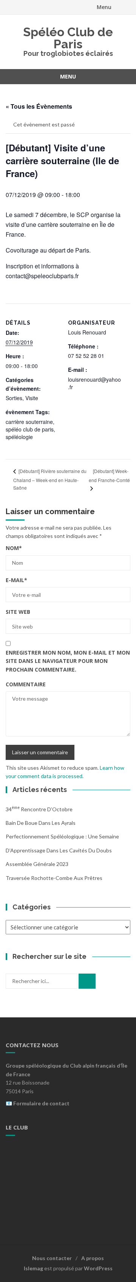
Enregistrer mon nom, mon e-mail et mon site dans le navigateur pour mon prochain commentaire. (68, 661)
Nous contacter (52, 1258)
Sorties (14, 398)
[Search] (87, 981)
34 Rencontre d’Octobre (39, 809)
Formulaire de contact (41, 1103)
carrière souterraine (29, 421)
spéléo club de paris (30, 429)
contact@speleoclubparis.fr (42, 275)
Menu (104, 7)
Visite (31, 398)
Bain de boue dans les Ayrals (41, 823)
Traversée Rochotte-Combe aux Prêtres (54, 878)
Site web (18, 611)
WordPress (98, 1268)
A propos (92, 1258)
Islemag (33, 1268)
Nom (14, 548)
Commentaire (26, 684)
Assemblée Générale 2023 (37, 864)
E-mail (16, 580)
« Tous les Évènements (39, 106)
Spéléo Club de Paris (68, 38)
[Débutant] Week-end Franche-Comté (109, 475)
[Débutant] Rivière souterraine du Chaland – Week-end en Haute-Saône (50, 479)
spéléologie (19, 437)
